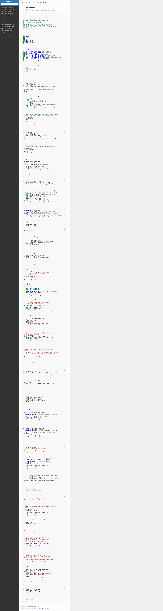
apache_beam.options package (7, 17)
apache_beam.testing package (7, 22)
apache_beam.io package (6, 11)
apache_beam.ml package (6, 15)
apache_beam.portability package (7, 18)
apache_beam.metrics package (7, 13)
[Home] (22, 2)
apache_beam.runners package (7, 20)
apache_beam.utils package (6, 28)
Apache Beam (10, 1)
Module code (27, 2)
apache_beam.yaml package (6, 30)
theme (35, 608)
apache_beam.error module (6, 32)
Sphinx (28, 608)
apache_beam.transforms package (8, 24)
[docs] (65, 76)
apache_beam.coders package (7, 7)
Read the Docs (45, 608)
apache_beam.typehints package (7, 26)
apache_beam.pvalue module (7, 35)
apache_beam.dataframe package (7, 9)
